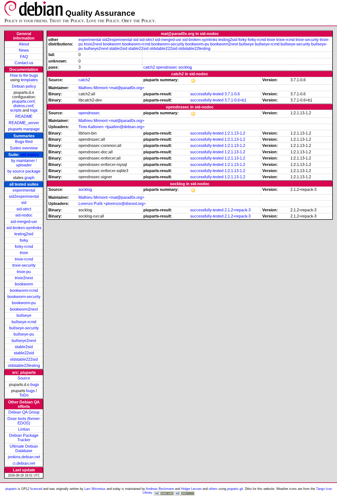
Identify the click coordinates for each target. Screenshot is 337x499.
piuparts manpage (24, 129)
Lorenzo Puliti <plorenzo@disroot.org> (112, 203)
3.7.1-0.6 (232, 94)
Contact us (24, 63)
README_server (24, 123)
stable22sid (24, 353)
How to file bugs (24, 75)
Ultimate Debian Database (24, 448)
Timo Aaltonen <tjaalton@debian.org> (111, 127)
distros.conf (23, 106)
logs (33, 110)
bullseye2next (24, 341)
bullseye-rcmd (24, 322)
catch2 (149, 67)
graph (29, 178)
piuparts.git (235, 489)
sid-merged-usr (24, 222)
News (24, 50)
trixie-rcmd (24, 259)
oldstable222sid (24, 359)
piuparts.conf (23, 101)
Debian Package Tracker (23, 437)
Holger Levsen (191, 489)
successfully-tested (207, 94)
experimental (24, 190)
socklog (185, 67)
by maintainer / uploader (24, 163)
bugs (34, 384)
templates (29, 80)
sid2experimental (24, 196)
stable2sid (24, 347)
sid (23, 202)
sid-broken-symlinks (23, 228)
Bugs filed (24, 142)
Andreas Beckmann (160, 489)
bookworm (24, 284)
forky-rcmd (24, 246)
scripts (15, 110)
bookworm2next (24, 309)
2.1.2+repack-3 (238, 210)
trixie (24, 253)
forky (24, 240)
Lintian (24, 429)
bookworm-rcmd (24, 290)
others (213, 489)
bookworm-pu (24, 303)
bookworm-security (23, 297)
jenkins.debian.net (24, 457)
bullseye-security (24, 328)
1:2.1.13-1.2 (235, 133)
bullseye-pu (24, 334)
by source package (23, 171)
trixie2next (24, 278)
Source (24, 378)
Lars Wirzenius (95, 489)
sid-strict (24, 209)
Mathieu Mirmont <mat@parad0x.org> (111, 88)
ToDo (24, 395)
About (24, 44)
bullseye (24, 315)
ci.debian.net (24, 463)
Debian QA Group (23, 412)
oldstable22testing (24, 365)
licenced (36, 489)
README (24, 116)
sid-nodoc (29, 155)
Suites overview (24, 148)
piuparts (11, 489)
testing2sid (23, 234)
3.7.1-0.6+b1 (235, 100)
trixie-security (24, 265)
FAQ (24, 57)
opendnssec (166, 67)
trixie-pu (24, 272)
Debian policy (24, 86)
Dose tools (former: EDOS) (23, 421)
